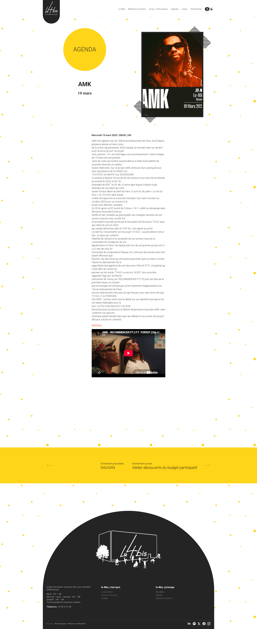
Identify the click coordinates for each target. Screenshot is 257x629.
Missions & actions (137, 9)
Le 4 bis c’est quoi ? (109, 595)
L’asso (184, 9)
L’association (107, 592)
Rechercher (196, 9)
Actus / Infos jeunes (158, 9)
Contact (104, 598)
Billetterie (97, 325)
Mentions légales (60, 624)
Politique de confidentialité (76, 624)
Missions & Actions (164, 598)
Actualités (160, 592)
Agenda (174, 9)
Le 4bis (121, 9)
